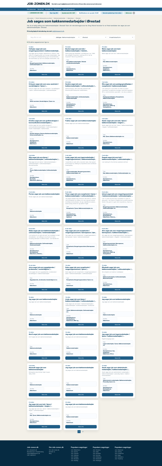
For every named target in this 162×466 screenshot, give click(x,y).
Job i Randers (75, 458)
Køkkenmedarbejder (59, 18)
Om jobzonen (31, 9)
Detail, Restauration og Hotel (44, 18)
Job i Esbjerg (74, 457)
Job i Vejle (96, 451)
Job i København (75, 450)
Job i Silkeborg (97, 457)
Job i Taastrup (119, 458)
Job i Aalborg (74, 455)
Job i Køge (118, 455)
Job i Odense (74, 453)
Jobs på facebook (69, 9)
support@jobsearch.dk (33, 453)
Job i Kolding (74, 460)
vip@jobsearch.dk (58, 31)
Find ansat (57, 9)
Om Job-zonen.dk (54, 450)
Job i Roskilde (97, 453)
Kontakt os (48, 9)
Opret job (40, 9)
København (71, 18)
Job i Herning (96, 455)
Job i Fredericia (119, 453)
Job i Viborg (118, 451)
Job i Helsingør (97, 460)
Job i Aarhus (74, 451)
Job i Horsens (97, 450)
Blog (50, 453)
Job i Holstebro (119, 457)
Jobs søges (30, 18)
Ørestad (78, 18)
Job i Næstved (119, 450)
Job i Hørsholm (97, 458)
